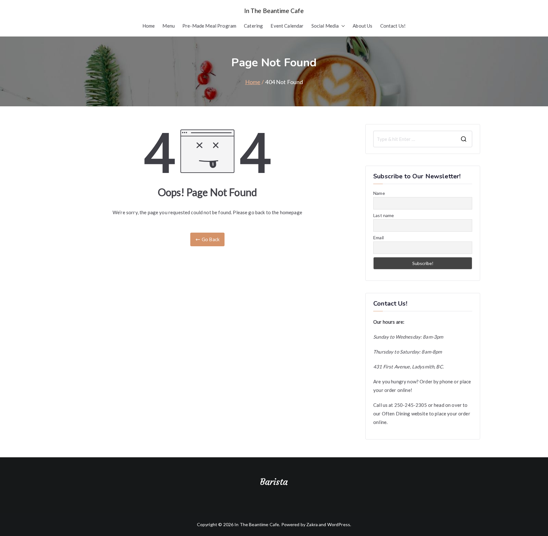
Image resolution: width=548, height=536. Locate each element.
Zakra (312, 524)
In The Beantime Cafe (274, 10)
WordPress (338, 524)
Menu (168, 26)
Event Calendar (287, 26)
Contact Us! (393, 26)
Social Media (325, 26)
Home (148, 26)
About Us (362, 26)
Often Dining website (405, 413)
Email (378, 237)
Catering (253, 26)
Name (379, 193)
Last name (383, 215)
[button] (342, 26)
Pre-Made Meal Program (209, 26)
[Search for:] (423, 139)
